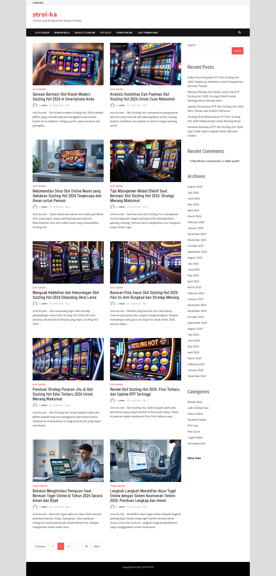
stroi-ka (45, 14)
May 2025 (193, 275)
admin (44, 105)
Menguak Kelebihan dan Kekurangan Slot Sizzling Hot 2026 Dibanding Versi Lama (66, 295)
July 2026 (193, 192)
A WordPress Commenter (205, 161)
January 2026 (195, 228)
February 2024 (196, 364)
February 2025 (196, 293)
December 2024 (197, 305)
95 (86, 546)
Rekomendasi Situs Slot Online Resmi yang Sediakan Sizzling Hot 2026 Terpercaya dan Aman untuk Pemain (67, 196)
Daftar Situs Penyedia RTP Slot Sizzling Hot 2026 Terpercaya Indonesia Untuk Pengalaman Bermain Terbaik (215, 81)
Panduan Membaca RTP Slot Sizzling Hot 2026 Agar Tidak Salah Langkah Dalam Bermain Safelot (215, 131)
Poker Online (124, 32)
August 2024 (195, 328)
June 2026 (194, 198)
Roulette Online (85, 32)
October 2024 (196, 317)
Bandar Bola (62, 32)
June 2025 (194, 269)
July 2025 (193, 263)
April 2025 (193, 281)
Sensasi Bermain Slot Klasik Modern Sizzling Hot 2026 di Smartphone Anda (63, 96)
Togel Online (40, 486)
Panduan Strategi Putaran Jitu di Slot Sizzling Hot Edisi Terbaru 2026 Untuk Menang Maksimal (63, 394)
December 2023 (197, 376)
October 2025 (196, 246)
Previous (40, 546)
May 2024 (193, 346)
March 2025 (194, 287)
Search (191, 45)
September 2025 (197, 252)
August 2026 (195, 186)
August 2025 (195, 257)
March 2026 (194, 216)
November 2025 (197, 240)
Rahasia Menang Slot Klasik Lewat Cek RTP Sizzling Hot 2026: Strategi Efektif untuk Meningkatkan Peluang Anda (214, 96)
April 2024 (193, 352)
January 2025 (195, 299)
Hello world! (232, 161)
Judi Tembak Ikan (148, 32)
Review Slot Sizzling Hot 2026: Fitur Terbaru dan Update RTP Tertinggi (145, 392)
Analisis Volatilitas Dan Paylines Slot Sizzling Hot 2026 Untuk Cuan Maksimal (142, 96)
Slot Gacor (42, 32)
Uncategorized (196, 443)
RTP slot (105, 32)
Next (97, 546)
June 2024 (194, 340)
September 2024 (197, 323)
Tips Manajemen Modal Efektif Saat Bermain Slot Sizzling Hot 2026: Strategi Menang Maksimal (142, 196)
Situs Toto (194, 458)
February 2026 (196, 222)
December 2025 (197, 234)
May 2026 (193, 204)
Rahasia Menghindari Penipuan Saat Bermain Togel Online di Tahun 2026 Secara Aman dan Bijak (67, 496)
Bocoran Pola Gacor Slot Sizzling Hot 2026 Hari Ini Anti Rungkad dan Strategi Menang (144, 295)
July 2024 (193, 334)
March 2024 (194, 358)
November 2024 (197, 311)
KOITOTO (148, 567)
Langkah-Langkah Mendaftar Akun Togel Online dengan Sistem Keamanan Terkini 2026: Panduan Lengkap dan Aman (143, 496)
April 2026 (193, 210)
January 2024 (195, 370)
